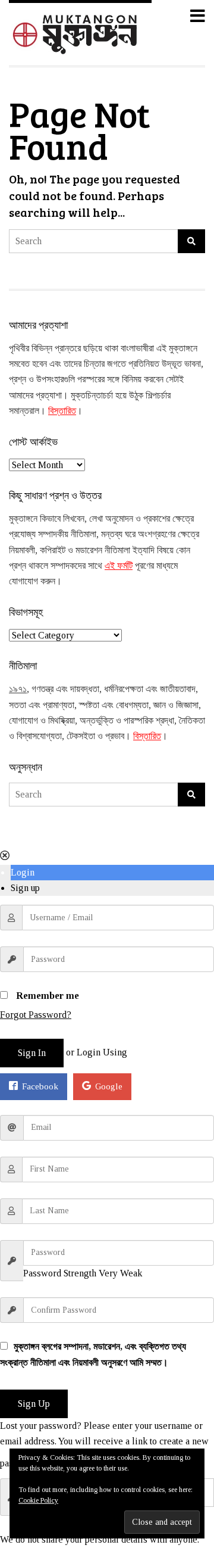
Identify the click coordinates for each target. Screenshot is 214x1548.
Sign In (32, 1053)
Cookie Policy (38, 1500)
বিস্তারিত (62, 411)
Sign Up (34, 1404)
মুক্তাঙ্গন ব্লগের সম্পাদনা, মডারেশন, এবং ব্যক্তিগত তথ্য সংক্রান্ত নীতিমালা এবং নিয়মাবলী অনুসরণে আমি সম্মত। (93, 1354)
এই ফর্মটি (119, 565)
